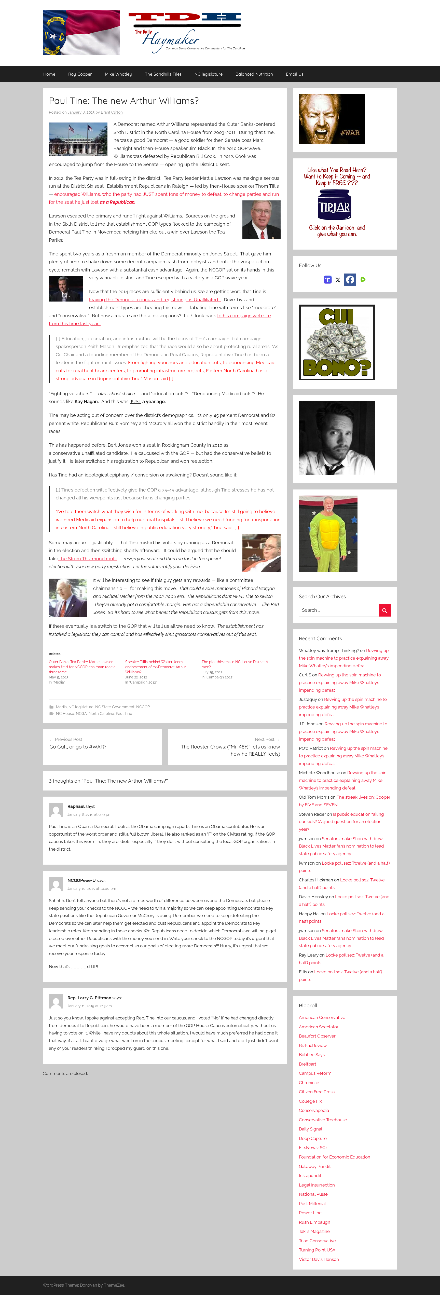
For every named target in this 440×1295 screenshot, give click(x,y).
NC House (65, 713)
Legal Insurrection (317, 1185)
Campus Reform (315, 1073)
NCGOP (143, 707)
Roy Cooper (80, 74)
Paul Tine (124, 713)
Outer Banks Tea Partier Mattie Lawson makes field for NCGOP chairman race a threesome (82, 667)
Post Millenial (312, 1203)
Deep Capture (313, 1138)
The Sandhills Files (163, 74)
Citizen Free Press (317, 1091)
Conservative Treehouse (323, 1119)
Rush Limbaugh (314, 1222)
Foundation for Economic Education (334, 1157)
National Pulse (313, 1194)
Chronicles (309, 1082)
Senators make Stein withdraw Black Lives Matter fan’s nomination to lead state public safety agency (341, 846)
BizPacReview (313, 1045)
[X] (337, 279)
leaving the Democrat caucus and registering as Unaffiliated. (155, 299)
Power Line (310, 1212)
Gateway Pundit (315, 1166)
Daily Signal (310, 1129)
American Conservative (322, 1017)
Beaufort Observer (317, 1036)
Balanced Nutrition (254, 74)
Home (49, 74)
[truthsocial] (327, 279)
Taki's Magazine (314, 1231)
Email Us (295, 74)
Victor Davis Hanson (319, 1259)
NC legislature (209, 74)
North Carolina (101, 713)
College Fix (310, 1101)
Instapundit (310, 1175)
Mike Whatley (118, 74)
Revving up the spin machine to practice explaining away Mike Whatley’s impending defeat (344, 658)
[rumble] (362, 279)
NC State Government (114, 707)
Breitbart (307, 1064)
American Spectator (318, 1026)
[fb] (350, 280)
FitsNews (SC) (313, 1147)
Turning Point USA (317, 1249)
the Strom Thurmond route (87, 558)
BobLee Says (312, 1054)
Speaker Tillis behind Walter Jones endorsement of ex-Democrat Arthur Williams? (155, 667)
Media (61, 707)
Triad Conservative (317, 1240)
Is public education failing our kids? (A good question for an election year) (341, 822)
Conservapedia (314, 1110)
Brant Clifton (112, 112)
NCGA (81, 713)
